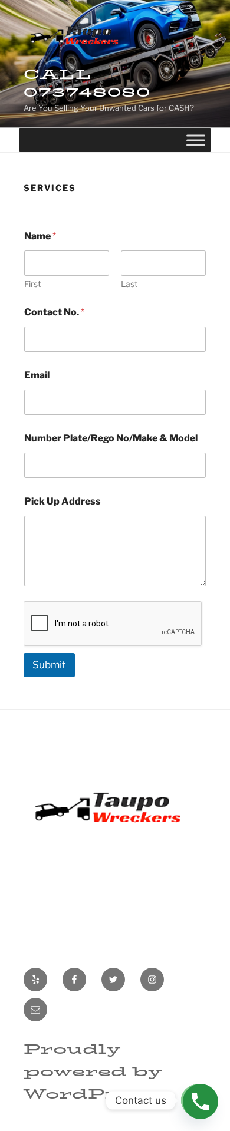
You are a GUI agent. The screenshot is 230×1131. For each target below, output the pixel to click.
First (32, 284)
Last (129, 284)
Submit (49, 665)
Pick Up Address (62, 501)
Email (37, 375)
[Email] (35, 1009)
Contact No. (54, 312)
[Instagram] (152, 979)
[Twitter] (113, 979)
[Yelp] (35, 979)
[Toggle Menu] (195, 140)
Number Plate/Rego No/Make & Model (111, 438)
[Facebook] (74, 979)
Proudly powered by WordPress (93, 1071)
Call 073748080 (87, 83)
